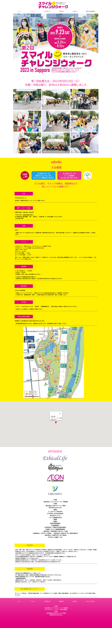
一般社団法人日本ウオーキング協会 (55, 505)
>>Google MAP (19, 218)
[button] (24, 193)
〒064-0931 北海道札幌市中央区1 (24, 214)
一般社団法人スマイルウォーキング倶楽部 (55, 501)
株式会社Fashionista (55, 507)
